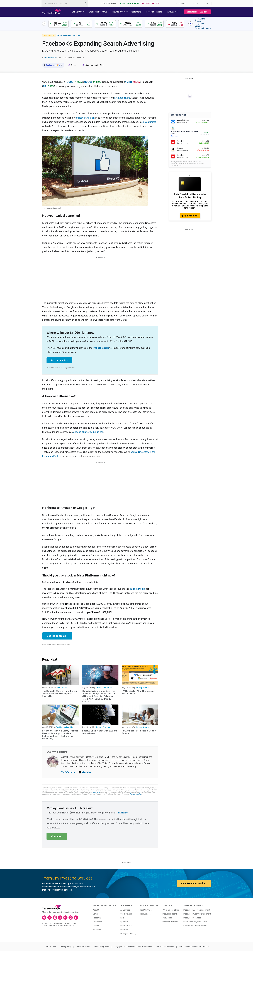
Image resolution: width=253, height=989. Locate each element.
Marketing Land (122, 97)
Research (97, 918)
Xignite (62, 925)
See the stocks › (59, 360)
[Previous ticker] (44, 23)
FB (44, 86)
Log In (195, 3)
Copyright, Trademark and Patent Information (133, 947)
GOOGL (88, 82)
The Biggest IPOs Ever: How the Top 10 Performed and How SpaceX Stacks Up (59, 694)
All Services (125, 910)
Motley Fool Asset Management (196, 910)
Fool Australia (146, 910)
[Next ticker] (190, 23)
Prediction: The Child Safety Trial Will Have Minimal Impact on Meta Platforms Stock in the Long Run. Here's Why (60, 735)
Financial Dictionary (170, 922)
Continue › (56, 836)
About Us (96, 910)
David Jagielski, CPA (65, 727)
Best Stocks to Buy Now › (197, 12)
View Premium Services (194, 883)
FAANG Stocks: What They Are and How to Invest (138, 692)
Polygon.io (72, 925)
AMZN (128, 82)
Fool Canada (145, 914)
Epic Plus (124, 922)
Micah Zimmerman (104, 687)
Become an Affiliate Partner (194, 926)
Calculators (167, 918)
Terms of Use (50, 947)
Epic (122, 918)
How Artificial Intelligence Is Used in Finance (139, 732)
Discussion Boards (170, 914)
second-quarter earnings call (88, 432)
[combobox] (65, 3)
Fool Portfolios (126, 926)
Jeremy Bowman (142, 687)
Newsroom (97, 922)
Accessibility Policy (102, 947)
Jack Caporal (61, 687)
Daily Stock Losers (203, 28)
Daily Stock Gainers (199, 25)
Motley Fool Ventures (192, 918)
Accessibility (181, 3)
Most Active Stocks (200, 20)
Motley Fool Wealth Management (197, 914)
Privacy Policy (65, 947)
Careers (96, 914)
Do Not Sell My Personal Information (194, 947)
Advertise (97, 930)
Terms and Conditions (165, 947)
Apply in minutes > (190, 215)
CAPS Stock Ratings (170, 910)
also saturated (148, 122)
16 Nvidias (122, 812)
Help (206, 3)
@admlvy (86, 772)
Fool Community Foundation (195, 922)
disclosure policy (135, 794)
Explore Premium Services (68, 35)
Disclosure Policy (83, 947)
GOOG (70, 82)
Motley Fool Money (128, 934)
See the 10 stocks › (57, 636)
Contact (96, 926)
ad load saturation (85, 117)
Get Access (174, 136)
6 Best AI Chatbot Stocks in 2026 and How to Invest (99, 732)
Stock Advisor (126, 914)
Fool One (124, 930)
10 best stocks (101, 347)
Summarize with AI (94, 65)
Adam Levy (50, 57)
